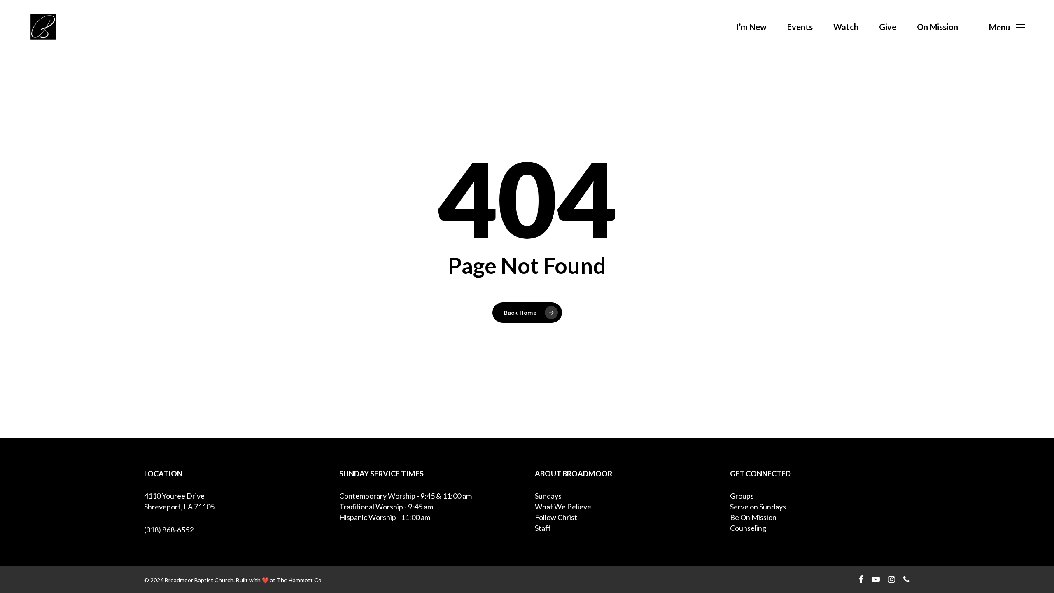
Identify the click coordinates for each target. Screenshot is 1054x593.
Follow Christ (556, 517)
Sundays (548, 495)
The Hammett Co (299, 580)
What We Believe (563, 506)
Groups (742, 495)
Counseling (748, 527)
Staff (543, 527)
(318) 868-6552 (169, 529)
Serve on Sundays (758, 506)
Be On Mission (753, 517)
